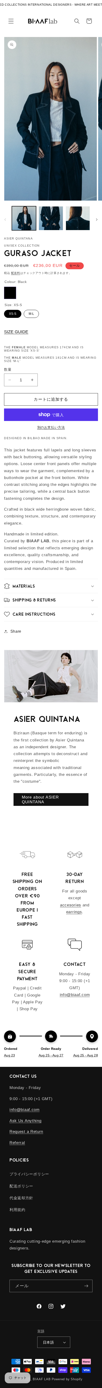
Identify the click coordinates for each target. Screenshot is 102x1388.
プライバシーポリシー (29, 1174)
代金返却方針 (21, 1198)
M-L (31, 313)
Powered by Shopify (67, 1379)
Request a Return (26, 1131)
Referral (17, 1142)
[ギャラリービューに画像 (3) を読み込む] (78, 218)
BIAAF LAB (42, 1379)
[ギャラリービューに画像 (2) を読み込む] (51, 218)
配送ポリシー (21, 1186)
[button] (11, 21)
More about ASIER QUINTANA (40, 799)
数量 (7, 369)
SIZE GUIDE (16, 331)
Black (10, 293)
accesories (70, 905)
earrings (74, 911)
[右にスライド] (97, 220)
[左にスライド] (5, 220)
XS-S (12, 313)
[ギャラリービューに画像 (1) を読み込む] (24, 218)
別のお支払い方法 (51, 427)
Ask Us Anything (25, 1120)
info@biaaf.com (75, 994)
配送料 (15, 273)
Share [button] (15, 631)
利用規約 (17, 1209)
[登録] (86, 1286)
